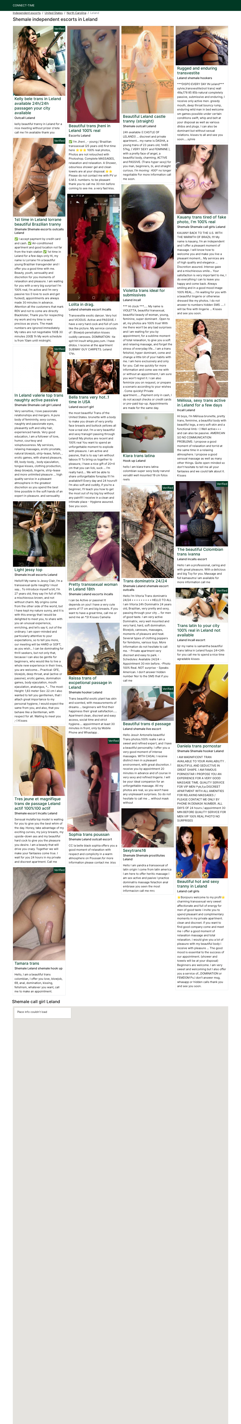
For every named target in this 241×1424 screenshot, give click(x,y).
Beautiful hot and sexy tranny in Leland (198, 883)
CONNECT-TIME (23, 5)
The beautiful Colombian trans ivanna (200, 551)
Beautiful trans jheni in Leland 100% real (89, 128)
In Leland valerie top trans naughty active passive (38, 397)
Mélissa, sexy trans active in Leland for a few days (201, 402)
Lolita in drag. (81, 304)
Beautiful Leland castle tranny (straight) (144, 118)
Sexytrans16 (134, 850)
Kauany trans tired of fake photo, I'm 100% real (201, 219)
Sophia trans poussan (89, 834)
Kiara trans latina (139, 455)
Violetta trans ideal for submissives (144, 292)
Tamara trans (26, 963)
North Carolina (76, 13)
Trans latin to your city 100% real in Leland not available (198, 630)
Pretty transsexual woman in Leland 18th (93, 586)
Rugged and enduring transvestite (197, 70)
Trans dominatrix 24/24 (145, 581)
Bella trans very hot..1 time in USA (89, 399)
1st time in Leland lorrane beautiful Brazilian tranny (37, 222)
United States (54, 13)
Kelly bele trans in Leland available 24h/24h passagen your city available (37, 105)
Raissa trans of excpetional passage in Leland (90, 683)
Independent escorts (27, 13)
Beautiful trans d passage (147, 723)
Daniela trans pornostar (199, 746)
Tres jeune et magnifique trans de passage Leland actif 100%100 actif (37, 803)
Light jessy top (28, 569)
